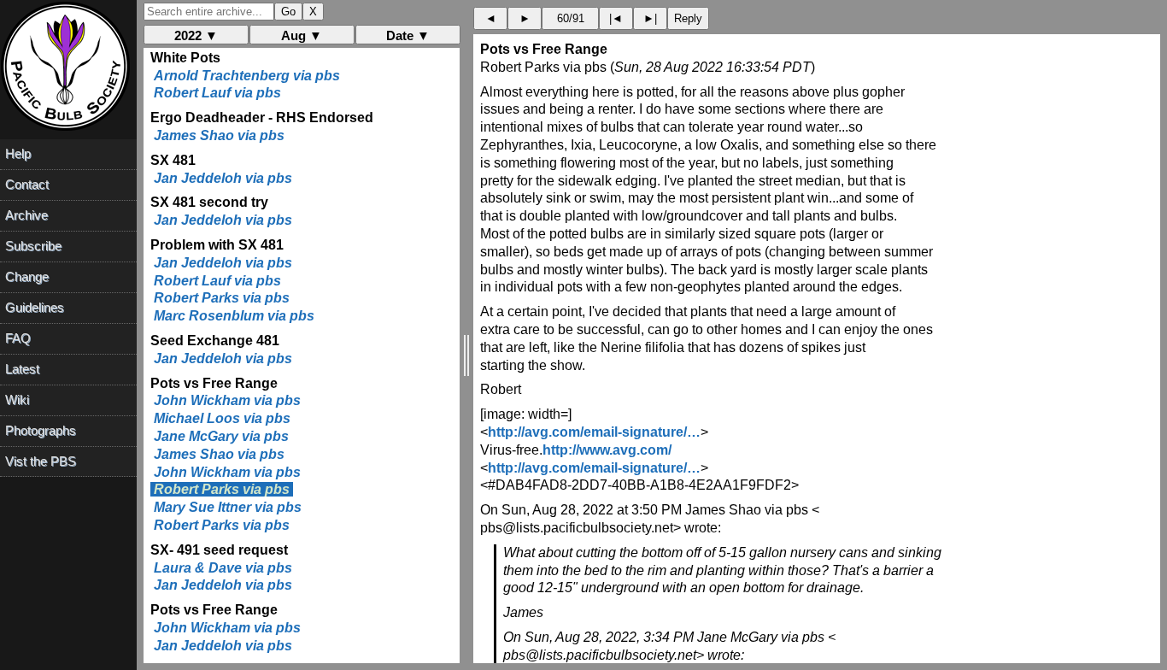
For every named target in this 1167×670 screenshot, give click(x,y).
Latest (22, 368)
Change (27, 276)
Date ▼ (408, 35)
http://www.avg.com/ (606, 450)
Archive (26, 215)
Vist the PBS (40, 461)
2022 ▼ (196, 35)
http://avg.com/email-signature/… (594, 432)
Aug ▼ (301, 35)
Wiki (17, 399)
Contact (27, 184)
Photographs (40, 430)
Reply (688, 18)
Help (18, 153)
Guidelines (34, 307)
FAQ (18, 338)
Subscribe (33, 245)
